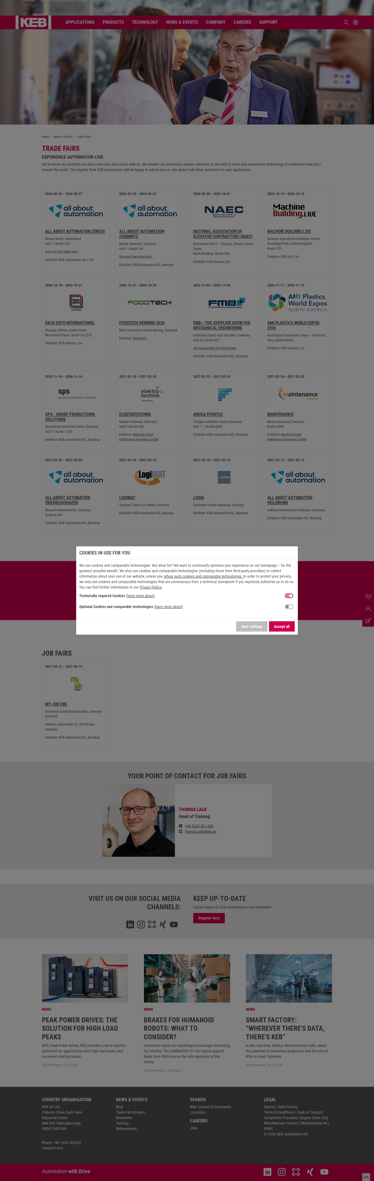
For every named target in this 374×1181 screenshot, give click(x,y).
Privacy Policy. (151, 587)
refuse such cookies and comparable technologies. (203, 576)
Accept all (282, 626)
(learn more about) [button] (140, 595)
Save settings (251, 626)
